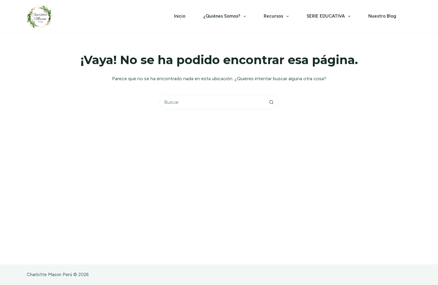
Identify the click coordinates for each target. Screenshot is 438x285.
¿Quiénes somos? (221, 16)
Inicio (179, 16)
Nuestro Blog (382, 16)
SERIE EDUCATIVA (326, 16)
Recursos (273, 16)
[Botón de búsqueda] (271, 102)
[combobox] (212, 102)
